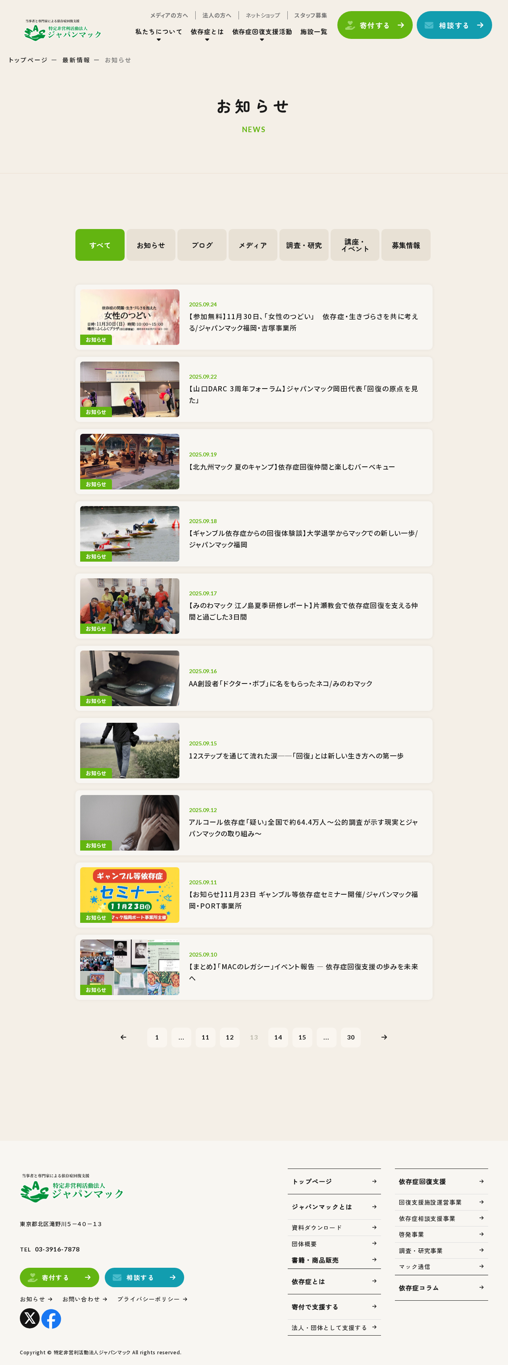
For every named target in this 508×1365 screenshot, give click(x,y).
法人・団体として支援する (330, 1327)
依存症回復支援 (422, 1181)
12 (230, 1037)
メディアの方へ (169, 15)
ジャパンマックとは (322, 1206)
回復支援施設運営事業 (430, 1202)
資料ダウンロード (317, 1227)
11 (206, 1037)
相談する (454, 25)
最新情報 (76, 60)
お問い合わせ (81, 1299)
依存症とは (308, 1281)
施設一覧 (313, 31)
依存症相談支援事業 (427, 1218)
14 (278, 1037)
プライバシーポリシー (148, 1299)
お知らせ (32, 1299)
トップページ (28, 60)
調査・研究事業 (421, 1250)
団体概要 (304, 1244)
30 (351, 1037)
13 (254, 1037)
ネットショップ (263, 15)
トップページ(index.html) (62, 30)
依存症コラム (419, 1287)
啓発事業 (411, 1234)
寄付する (375, 25)
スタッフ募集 (310, 15)
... (182, 1037)
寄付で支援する (315, 1306)
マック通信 (415, 1266)
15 (302, 1037)
